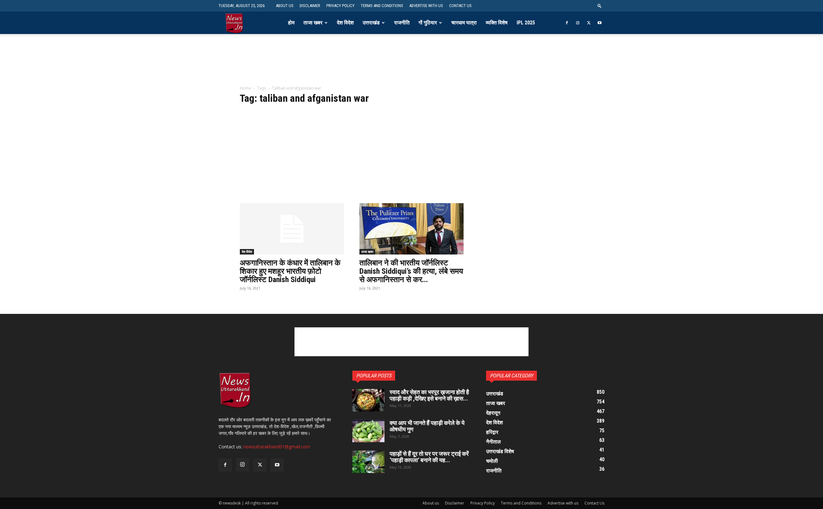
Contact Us (460, 5)
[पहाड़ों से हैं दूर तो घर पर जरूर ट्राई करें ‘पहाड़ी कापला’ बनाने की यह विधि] (368, 462)
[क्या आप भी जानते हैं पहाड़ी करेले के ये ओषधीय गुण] (368, 431)
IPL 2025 (526, 23)
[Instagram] (578, 23)
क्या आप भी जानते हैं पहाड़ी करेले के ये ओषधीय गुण (427, 426)
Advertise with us (426, 5)
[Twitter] (588, 23)
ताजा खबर (312, 23)
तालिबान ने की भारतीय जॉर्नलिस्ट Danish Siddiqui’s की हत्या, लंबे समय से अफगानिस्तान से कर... (411, 271)
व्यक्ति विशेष (497, 23)
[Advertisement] (411, 63)
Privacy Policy (340, 5)
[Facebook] (567, 23)
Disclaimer (310, 5)
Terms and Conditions (382, 5)
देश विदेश (345, 23)
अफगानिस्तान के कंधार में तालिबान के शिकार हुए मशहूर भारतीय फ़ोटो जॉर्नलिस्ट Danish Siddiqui (290, 271)
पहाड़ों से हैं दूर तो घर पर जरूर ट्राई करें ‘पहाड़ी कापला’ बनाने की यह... (429, 456)
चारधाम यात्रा (464, 23)
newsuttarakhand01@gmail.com (276, 447)
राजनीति (402, 23)
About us (285, 5)
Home (245, 88)
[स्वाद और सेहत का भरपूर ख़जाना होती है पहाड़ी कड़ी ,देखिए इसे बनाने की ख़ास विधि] (368, 400)
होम (291, 23)
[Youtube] (599, 23)
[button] (599, 5)
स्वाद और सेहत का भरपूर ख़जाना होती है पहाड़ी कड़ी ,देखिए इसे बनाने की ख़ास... (429, 395)
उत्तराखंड (371, 23)
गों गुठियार (428, 23)
